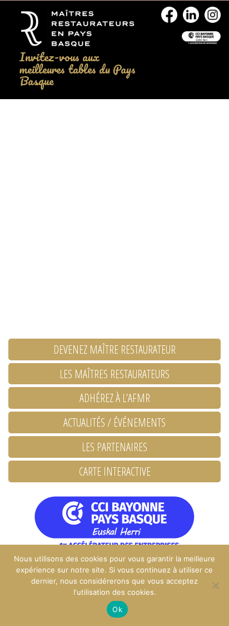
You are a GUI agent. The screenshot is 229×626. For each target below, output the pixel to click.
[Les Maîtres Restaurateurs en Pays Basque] (76, 29)
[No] (215, 585)
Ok (117, 609)
